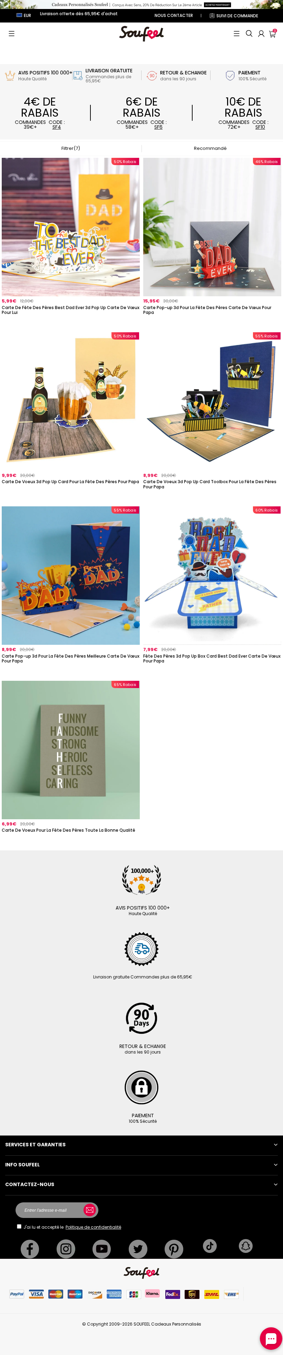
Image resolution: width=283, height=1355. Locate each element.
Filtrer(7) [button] (70, 148)
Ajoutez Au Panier (71, 321)
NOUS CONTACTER (174, 15)
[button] (11, 33)
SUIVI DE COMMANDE (237, 16)
